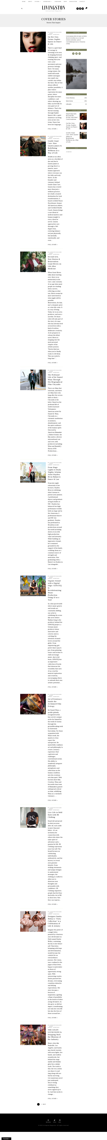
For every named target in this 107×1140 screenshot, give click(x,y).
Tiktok (54, 1122)
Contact (82, 1)
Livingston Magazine (56, 32)
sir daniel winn (69, 151)
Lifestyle (69, 104)
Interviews (47, 1)
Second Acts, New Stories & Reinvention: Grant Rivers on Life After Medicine (54, 263)
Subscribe (58, 1)
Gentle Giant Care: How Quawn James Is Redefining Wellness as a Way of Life (55, 147)
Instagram (48, 1122)
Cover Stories (70, 98)
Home (24, 1)
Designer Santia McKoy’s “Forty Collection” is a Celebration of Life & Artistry (54, 921)
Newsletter (73, 1)
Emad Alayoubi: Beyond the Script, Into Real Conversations (71, 116)
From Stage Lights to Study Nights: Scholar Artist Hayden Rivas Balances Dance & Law (54, 473)
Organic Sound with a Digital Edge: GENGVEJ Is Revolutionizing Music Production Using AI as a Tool (55, 590)
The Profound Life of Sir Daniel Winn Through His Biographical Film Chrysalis (55, 380)
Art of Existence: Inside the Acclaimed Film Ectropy (55, 702)
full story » (53, 129)
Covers (37, 1)
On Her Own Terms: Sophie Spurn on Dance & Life (55, 40)
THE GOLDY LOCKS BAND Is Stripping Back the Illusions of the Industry (55, 1035)
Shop (65, 1)
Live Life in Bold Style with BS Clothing (55, 814)
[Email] (83, 8)
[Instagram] (77, 8)
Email (59, 1122)
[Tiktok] (80, 8)
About (30, 1)
